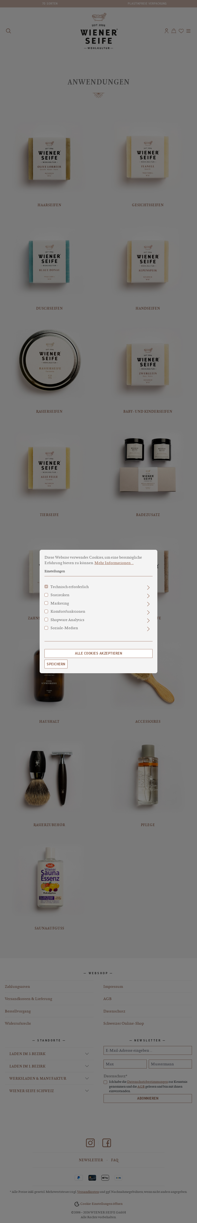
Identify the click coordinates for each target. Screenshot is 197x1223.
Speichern (56, 664)
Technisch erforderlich (69, 586)
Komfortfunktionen (67, 611)
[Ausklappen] (148, 587)
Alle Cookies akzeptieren (98, 653)
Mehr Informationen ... (114, 562)
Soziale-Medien (64, 627)
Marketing (59, 603)
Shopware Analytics (67, 619)
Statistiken (59, 594)
